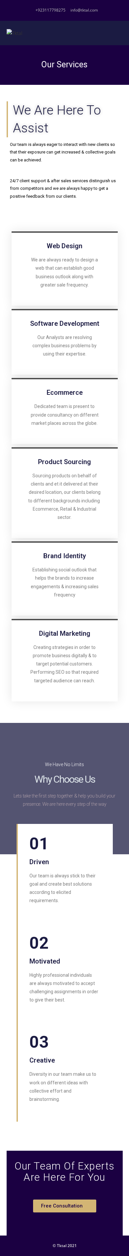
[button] (64, 1206)
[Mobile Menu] (121, 33)
